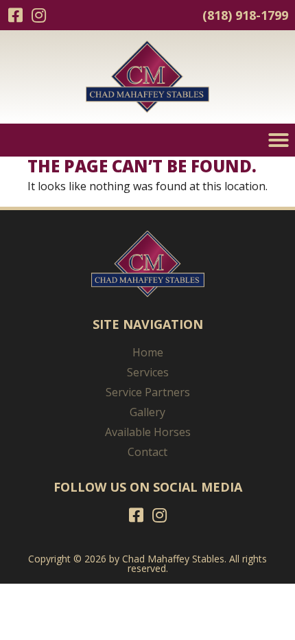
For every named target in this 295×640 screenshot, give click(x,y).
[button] (278, 140)
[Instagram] (38, 15)
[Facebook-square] (15, 15)
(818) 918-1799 (245, 15)
